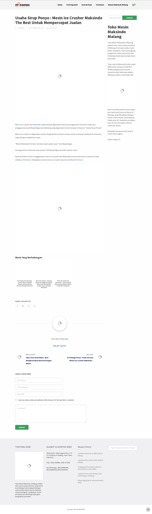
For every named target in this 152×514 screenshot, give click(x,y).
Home (60, 5)
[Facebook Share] (17, 306)
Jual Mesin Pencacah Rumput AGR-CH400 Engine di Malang (90, 475)
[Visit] (59, 323)
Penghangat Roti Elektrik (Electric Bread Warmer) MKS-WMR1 (89, 468)
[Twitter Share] (23, 306)
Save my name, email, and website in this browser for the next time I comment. (46, 400)
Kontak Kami (87, 5)
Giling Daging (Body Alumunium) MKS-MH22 (91, 481)
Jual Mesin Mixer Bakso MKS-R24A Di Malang (90, 461)
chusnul (21, 28)
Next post (90, 355)
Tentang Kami (72, 5)
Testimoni (100, 5)
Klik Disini (27, 160)
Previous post (30, 355)
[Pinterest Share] (29, 306)
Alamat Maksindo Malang (118, 5)
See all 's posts (59, 346)
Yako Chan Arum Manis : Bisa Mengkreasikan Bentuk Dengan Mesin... (39, 360)
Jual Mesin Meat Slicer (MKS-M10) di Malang (90, 454)
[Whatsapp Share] (34, 306)
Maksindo (37, 124)
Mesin (17, 124)
